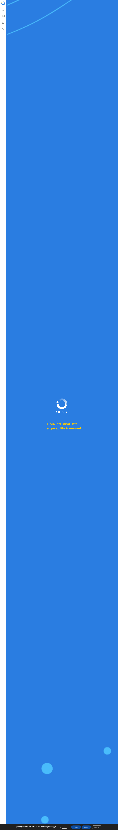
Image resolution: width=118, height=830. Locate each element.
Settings (96, 827)
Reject (86, 827)
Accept (76, 827)
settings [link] (64, 828)
